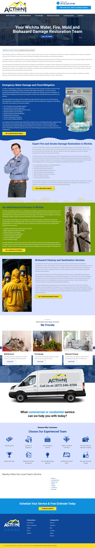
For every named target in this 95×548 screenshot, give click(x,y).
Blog (51, 528)
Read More (71, 361)
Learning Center (68, 15)
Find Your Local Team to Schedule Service (74, 7)
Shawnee (53, 489)
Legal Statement (37, 545)
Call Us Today (47, 36)
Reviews (29, 528)
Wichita (53, 478)
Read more (10, 361)
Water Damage (10, 15)
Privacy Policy (46, 545)
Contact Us (52, 525)
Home (6, 50)
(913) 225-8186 (67, 4)
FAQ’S (28, 530)
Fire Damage (39, 15)
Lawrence (54, 487)
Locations (52, 530)
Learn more (40, 361)
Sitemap (52, 536)
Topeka (53, 485)
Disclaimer (54, 545)
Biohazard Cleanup (53, 15)
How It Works (30, 523)
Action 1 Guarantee (31, 525)
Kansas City (54, 482)
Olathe (53, 484)
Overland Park (55, 480)
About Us (52, 523)
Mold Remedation (25, 15)
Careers (52, 533)
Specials (29, 533)
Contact (80, 15)
